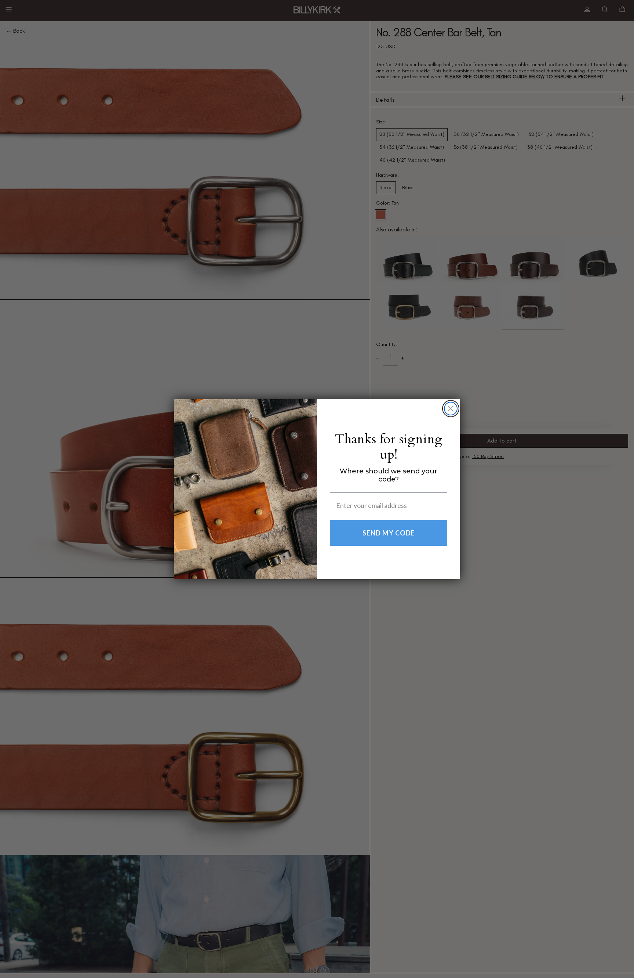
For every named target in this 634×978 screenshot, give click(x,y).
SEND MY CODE (388, 533)
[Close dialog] (450, 408)
